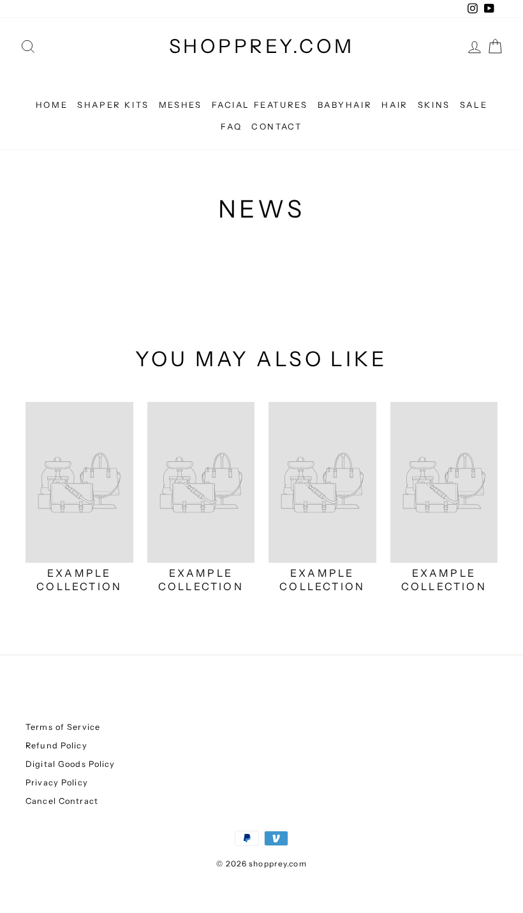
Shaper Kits (113, 105)
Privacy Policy (57, 782)
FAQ (231, 126)
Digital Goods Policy (70, 764)
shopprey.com (262, 46)
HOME (52, 105)
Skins (434, 105)
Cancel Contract (62, 801)
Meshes (180, 105)
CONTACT (276, 126)
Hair (394, 105)
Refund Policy (56, 745)
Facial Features (260, 105)
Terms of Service (63, 727)
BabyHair (345, 105)
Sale (473, 105)
